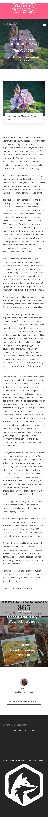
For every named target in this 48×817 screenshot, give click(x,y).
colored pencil (17, 44)
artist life (30, 39)
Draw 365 (32, 44)
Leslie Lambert (16, 57)
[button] (44, 24)
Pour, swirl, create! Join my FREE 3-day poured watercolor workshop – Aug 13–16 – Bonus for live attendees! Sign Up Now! (24, 7)
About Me (17, 39)
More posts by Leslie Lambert (24, 701)
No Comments (24, 60)
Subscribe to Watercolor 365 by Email (19, 730)
